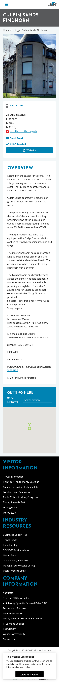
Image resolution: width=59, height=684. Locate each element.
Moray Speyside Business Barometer (23, 618)
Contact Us (9, 639)
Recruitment (9, 628)
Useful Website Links (14, 570)
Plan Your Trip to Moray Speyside (21, 481)
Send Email (16, 138)
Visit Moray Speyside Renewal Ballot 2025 (25, 603)
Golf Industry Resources (16, 560)
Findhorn (16, 106)
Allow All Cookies (29, 674)
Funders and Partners (14, 608)
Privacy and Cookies (13, 623)
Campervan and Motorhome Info (21, 487)
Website (25, 151)
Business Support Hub (15, 534)
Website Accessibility (14, 634)
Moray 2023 (9, 512)
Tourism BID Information (16, 598)
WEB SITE (12, 370)
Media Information (13, 613)
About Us (8, 592)
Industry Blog (10, 545)
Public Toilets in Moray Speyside (20, 497)
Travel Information (13, 476)
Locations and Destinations (17, 492)
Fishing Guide (10, 507)
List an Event (10, 555)
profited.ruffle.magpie (23, 131)
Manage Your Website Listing (19, 565)
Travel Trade (10, 540)
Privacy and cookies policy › (18, 667)
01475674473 (18, 144)
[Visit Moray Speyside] (52, 4)
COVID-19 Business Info (16, 550)
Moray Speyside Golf (14, 502)
